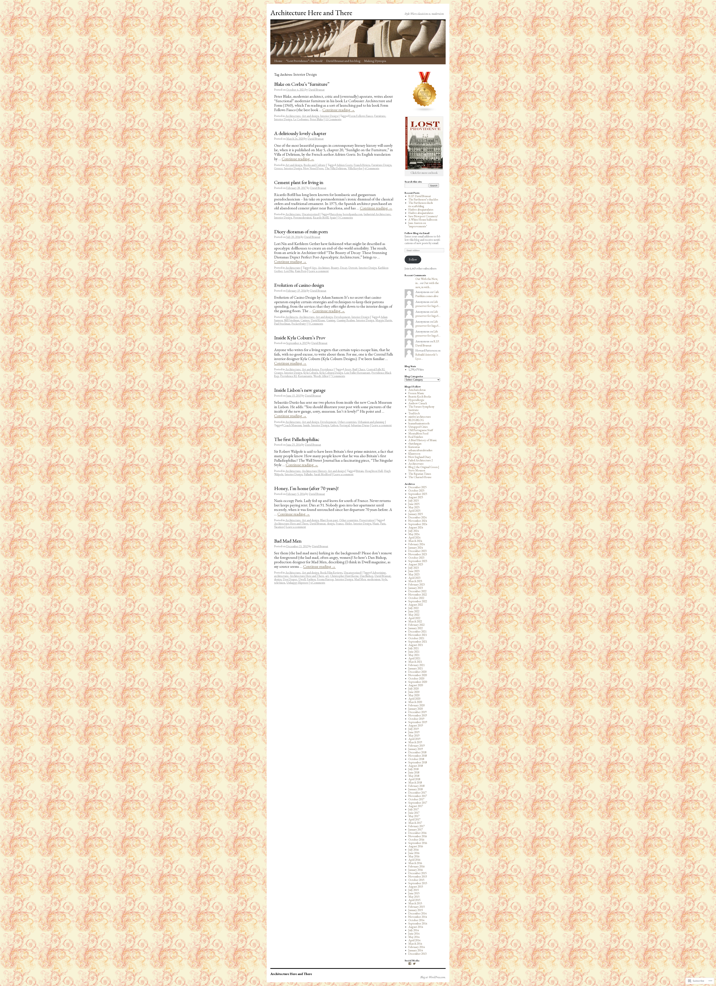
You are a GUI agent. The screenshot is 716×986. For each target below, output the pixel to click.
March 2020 (415, 702)
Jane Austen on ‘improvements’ (417, 224)
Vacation (279, 527)
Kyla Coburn (310, 373)
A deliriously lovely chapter (300, 133)
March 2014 (415, 944)
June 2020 (413, 692)
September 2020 (417, 682)
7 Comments (337, 376)
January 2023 (415, 588)
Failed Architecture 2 (420, 460)
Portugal (345, 425)
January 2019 (415, 749)
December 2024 (417, 517)
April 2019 (414, 739)
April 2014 (414, 940)
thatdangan (414, 443)
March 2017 (415, 823)
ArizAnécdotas (417, 390)
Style (384, 579)
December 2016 (417, 833)
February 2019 (416, 746)
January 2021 (415, 668)
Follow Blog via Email (417, 233)
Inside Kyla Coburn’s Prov (299, 337)
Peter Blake (316, 119)
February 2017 (416, 826)
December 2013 (417, 954)
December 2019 (417, 712)
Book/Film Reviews (331, 572)
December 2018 (417, 752)
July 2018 (413, 769)
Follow (413, 259)
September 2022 (417, 601)
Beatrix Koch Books (419, 396)
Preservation (366, 520)
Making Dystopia (375, 61)
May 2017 (413, 816)
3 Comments (345, 217)
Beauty (335, 268)
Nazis (376, 523)
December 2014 (417, 913)
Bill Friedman (291, 320)
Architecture (293, 116)
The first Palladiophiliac (296, 439)
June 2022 (413, 611)
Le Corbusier (301, 119)
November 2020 (417, 675)
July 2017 (413, 809)
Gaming (330, 320)
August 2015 (415, 886)
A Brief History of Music (422, 440)
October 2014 (416, 920)
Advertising (379, 572)
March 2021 (415, 662)
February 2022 (416, 625)
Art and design (310, 116)
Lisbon (334, 425)
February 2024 (416, 544)
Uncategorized (310, 214)
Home (278, 61)
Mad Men (360, 579)
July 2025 (413, 501)
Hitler (348, 523)
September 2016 (417, 843)
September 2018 (417, 762)
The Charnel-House (419, 477)
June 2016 (413, 853)
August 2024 (415, 527)
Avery (347, 369)
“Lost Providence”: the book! (304, 61)
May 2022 (413, 615)
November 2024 (417, 521)
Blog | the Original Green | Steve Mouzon (423, 468)
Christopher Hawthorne (344, 576)
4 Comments (371, 168)
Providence (326, 369)
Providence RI (288, 376)
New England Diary (419, 457)
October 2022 (416, 598)
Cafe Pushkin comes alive (427, 294)
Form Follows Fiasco (361, 116)
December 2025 (417, 487)
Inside (306, 425)
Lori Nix (289, 271)
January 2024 (415, 547)
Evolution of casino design (299, 285)
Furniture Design (381, 165)
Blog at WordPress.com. (433, 977)
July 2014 (413, 930)
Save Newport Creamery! (423, 216)
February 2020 (416, 705)
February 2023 (416, 584)
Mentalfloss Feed (418, 433)
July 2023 (413, 568)
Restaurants (305, 376)
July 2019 (413, 729)
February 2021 (416, 665)
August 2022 (415, 605)
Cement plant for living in (298, 182)
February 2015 (416, 907)
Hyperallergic (416, 400)
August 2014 (415, 927)
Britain (360, 471)
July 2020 (413, 688)
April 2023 (414, 578)
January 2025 (415, 514)
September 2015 (417, 883)
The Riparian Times (419, 474)
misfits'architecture (419, 417)
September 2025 (417, 494)
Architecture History (314, 471)
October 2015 (416, 880)
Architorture (416, 464)
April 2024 (414, 537)
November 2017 (417, 796)
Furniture (379, 116)
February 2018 (416, 786)
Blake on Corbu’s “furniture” (301, 84)
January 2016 (415, 870)
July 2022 (413, 608)
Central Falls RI (375, 369)
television (279, 583)
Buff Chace (358, 369)
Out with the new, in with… (427, 285)
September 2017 (417, 803)
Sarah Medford (322, 474)
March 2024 (415, 541)
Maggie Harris (383, 320)
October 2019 (416, 719)
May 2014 (413, 937)
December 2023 (417, 551)
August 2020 (415, 685)
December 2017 (417, 793)
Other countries (347, 422)
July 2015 (413, 890)
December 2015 (417, 873)
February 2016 (416, 866)
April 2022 (414, 618)
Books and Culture (314, 165)
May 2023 (413, 574)
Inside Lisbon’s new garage (300, 390)
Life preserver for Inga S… (427, 304)
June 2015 (413, 893)
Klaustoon (414, 454)
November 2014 (417, 917)
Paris (383, 523)
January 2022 (415, 628)
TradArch (414, 413)
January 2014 (415, 950)
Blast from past (329, 520)
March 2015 (415, 903)
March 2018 (415, 782)
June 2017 (413, 813)
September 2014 (417, 923)
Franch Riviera (362, 165)
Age (314, 268)
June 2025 (413, 504)
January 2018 (415, 789)
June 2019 (413, 732)
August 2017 (415, 806)
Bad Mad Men (288, 541)
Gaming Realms (346, 320)
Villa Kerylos (355, 168)
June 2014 (413, 933)
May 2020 (413, 695)
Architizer (324, 268)
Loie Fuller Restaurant (357, 373)
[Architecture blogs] (425, 111)
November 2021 (417, 635)
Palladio (308, 474)
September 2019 (417, 722)
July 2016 (413, 850)
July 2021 (413, 648)
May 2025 (413, 507)
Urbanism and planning (371, 422)
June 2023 (413, 571)
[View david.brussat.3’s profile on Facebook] (409, 963)
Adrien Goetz (344, 165)
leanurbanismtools (419, 423)
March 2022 (415, 621)
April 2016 (414, 860)
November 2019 (417, 715)
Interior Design (329, 116)
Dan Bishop (366, 576)
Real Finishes (415, 437)
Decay (343, 268)
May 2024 (413, 534)
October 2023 (416, 558)
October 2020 (416, 678)
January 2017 (415, 829)
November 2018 (417, 756)
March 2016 (415, 863)
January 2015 (415, 910)
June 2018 (413, 772)
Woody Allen (320, 376)
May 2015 (413, 897)
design (331, 523)
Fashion (311, 579)
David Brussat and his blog (343, 61)
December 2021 (417, 631)
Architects (291, 317)
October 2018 (416, 759)
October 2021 (416, 638)
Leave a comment (319, 271)
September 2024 (417, 524)
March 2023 (415, 581)
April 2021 (414, 658)
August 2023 (415, 564)
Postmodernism (302, 217)
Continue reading (338, 109)
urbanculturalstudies (420, 450)
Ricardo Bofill (321, 217)
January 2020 (415, 709)
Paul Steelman (282, 324)
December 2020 (417, 672)
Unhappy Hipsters (297, 583)
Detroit (352, 268)
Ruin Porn (301, 271)
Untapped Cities (418, 427)
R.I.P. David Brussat (419, 196)
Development (342, 317)
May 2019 (413, 735)
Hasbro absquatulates (420, 209)
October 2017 (416, 799)
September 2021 (417, 641)
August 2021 (415, 645)
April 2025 (414, 511)
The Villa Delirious (335, 168)
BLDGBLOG (416, 420)
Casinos (305, 320)
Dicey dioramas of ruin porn (301, 231)
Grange (278, 373)
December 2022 (417, 591)
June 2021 (413, 652)
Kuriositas (414, 447)
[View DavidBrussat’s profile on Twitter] (414, 963)
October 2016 (416, 839)
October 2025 (416, 490)
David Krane (318, 320)
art (327, 576)
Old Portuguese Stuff (420, 430)
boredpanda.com (352, 214)
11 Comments (333, 119)
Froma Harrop (325, 579)
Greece (278, 168)
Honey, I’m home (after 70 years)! (306, 488)
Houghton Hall (374, 471)
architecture (281, 576)
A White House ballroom (422, 220)
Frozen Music (416, 393)
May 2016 (413, 856)
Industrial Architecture (377, 214)
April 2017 (414, 819)
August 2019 (415, 725)
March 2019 (415, 742)
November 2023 (417, 554)
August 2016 (415, 846)
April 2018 (414, 779)
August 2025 (415, 497)
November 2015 (417, 876)
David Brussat (317, 90)
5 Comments (315, 324)
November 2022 (417, 594)
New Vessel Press (313, 168)
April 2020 (414, 699)
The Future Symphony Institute (421, 408)
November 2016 (417, 836)
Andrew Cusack (417, 403)
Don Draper (290, 579)
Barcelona (336, 214)
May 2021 (413, 655)
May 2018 (413, 776)
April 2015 (414, 900)
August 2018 (415, 766)
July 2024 (413, 531)
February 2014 (416, 947)
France (340, 523)
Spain (333, 217)
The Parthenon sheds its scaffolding (420, 204)
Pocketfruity (298, 324)
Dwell (302, 579)
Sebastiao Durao (360, 425)
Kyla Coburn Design (331, 373)
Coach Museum (292, 425)
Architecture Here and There (311, 12)
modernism (373, 579)
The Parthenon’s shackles (423, 199)
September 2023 (417, 561)
